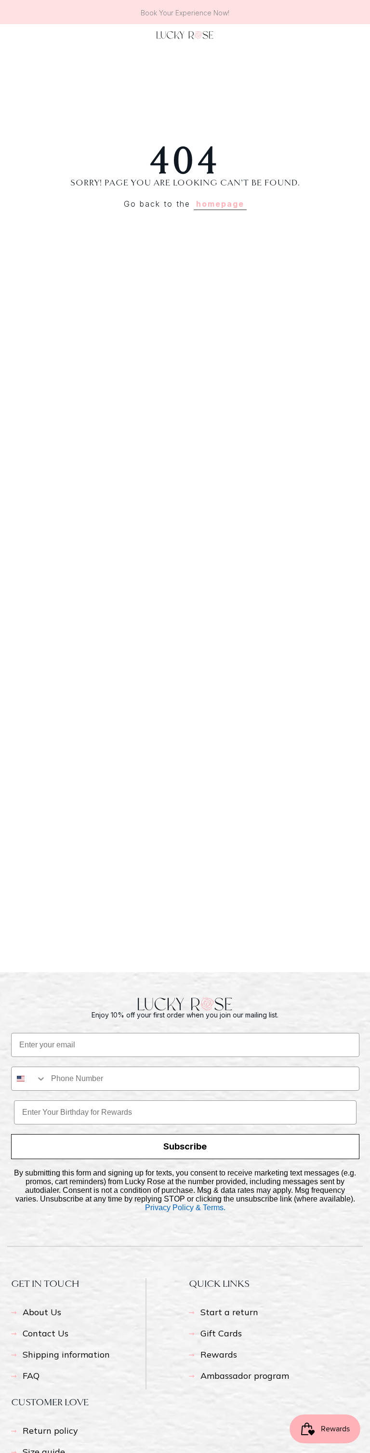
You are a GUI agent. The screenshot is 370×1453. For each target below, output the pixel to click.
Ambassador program (244, 1375)
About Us (42, 1312)
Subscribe (185, 1146)
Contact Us (45, 1333)
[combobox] (29, 1078)
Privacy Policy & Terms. (185, 1207)
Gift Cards (221, 1333)
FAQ (31, 1375)
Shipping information (66, 1354)
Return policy (50, 1430)
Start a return (229, 1312)
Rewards (218, 1354)
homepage (220, 204)
